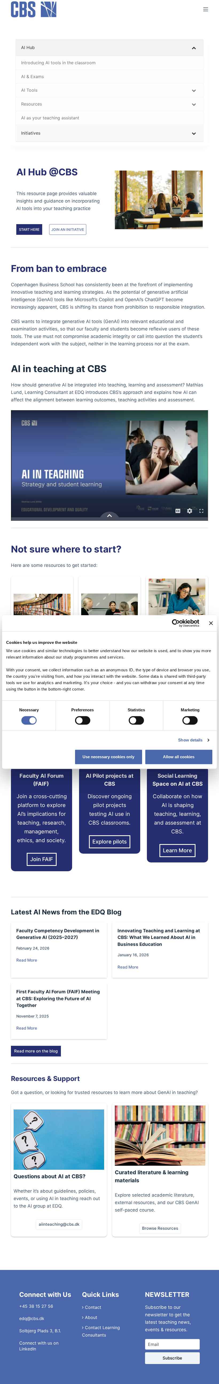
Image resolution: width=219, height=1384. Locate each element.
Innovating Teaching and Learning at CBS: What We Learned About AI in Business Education (159, 937)
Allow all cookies (178, 756)
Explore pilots (109, 841)
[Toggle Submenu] (194, 47)
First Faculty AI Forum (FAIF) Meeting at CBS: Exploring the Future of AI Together (58, 998)
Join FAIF (41, 859)
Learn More (177, 850)
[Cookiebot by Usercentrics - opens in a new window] (175, 623)
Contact (92, 1307)
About (90, 1317)
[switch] (82, 720)
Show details (190, 740)
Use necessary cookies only (108, 756)
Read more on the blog (36, 1051)
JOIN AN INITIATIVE (67, 229)
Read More (26, 960)
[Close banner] (211, 623)
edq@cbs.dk (31, 1318)
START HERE (29, 229)
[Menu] (205, 9)
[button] (59, 1224)
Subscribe (172, 1358)
